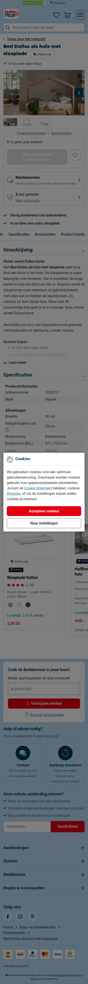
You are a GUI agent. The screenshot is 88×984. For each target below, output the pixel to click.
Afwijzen (14, 493)
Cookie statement (38, 488)
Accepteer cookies (44, 511)
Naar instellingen (44, 523)
